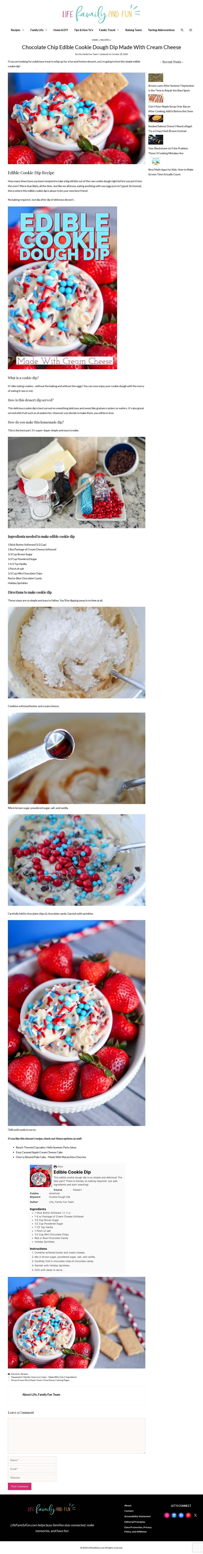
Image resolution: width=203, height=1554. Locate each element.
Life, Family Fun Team (88, 54)
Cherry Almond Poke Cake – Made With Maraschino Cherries (51, 1157)
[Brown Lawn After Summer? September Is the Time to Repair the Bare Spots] (155, 78)
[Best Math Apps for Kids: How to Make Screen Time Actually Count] (155, 162)
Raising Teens (133, 30)
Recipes (15, 30)
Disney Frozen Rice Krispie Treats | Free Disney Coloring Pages (40, 1380)
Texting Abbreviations (161, 30)
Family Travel (107, 30)
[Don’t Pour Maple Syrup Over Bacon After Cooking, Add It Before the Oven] (155, 99)
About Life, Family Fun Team (41, 1394)
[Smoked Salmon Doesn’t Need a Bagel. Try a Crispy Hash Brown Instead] (155, 119)
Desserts (15, 1374)
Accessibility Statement (137, 1516)
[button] (182, 30)
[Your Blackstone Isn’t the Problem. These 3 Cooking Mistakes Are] (155, 140)
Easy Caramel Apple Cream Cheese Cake (39, 1152)
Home (95, 40)
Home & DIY (60, 30)
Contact (128, 1510)
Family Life (36, 30)
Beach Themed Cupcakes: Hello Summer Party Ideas (46, 1147)
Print (60, 1166)
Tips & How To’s (83, 30)
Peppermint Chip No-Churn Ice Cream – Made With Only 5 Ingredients (44, 1377)
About (127, 1505)
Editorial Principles (134, 1521)
